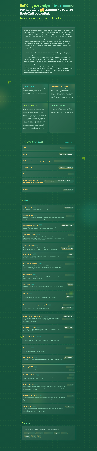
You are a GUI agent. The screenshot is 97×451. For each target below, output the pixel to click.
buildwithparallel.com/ (68, 188)
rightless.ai (70, 284)
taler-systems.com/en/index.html (65, 167)
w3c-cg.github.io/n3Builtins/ (66, 147)
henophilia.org (69, 214)
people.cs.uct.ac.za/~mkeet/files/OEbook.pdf (63, 160)
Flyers (71, 368)
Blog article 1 (69, 294)
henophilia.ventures (68, 335)
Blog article (70, 377)
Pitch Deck (70, 256)
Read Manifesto (69, 263)
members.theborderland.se (67, 247)
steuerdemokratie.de (68, 305)
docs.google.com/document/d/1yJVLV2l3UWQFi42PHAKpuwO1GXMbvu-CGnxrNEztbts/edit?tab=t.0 (58, 181)
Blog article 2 (69, 296)
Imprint (52, 446)
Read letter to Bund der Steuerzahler (66, 308)
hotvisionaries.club (68, 356)
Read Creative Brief (68, 326)
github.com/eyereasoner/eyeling (66, 154)
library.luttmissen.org (68, 315)
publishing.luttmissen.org (67, 317)
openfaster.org (69, 406)
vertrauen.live (69, 346)
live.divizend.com (69, 274)
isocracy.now (69, 366)
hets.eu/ (70, 173)
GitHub (70, 244)
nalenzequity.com (68, 206)
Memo (70, 375)
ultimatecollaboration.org (67, 224)
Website (70, 233)
